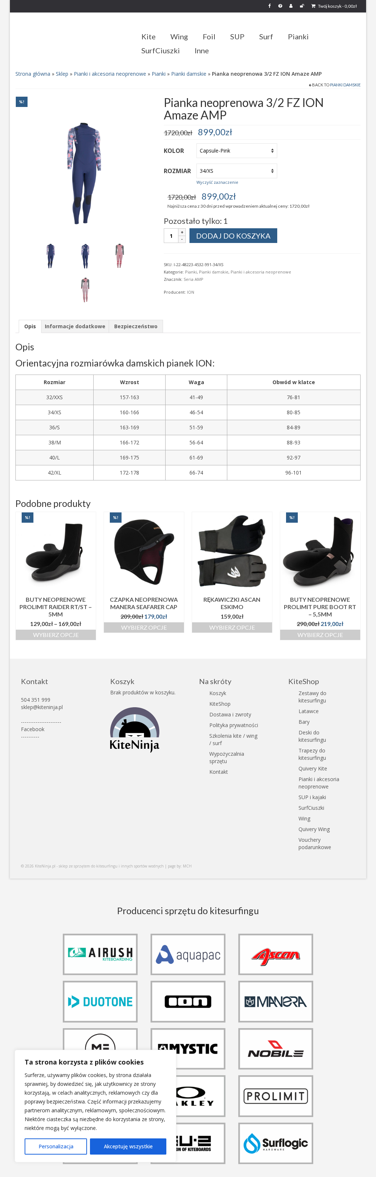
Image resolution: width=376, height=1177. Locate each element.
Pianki (159, 73)
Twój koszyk (337, 6)
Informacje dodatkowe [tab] (75, 326)
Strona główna (32, 73)
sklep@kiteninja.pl (42, 707)
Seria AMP (193, 279)
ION (190, 292)
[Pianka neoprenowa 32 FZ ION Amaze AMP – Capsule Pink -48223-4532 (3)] (119, 253)
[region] (95, 1106)
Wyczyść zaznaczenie (217, 182)
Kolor (174, 151)
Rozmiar (177, 171)
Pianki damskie (188, 73)
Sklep (62, 73)
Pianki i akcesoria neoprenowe (110, 73)
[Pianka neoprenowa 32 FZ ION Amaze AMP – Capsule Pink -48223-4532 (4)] (85, 287)
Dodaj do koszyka (233, 235)
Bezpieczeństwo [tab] (136, 326)
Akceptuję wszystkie (128, 1146)
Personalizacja (56, 1146)
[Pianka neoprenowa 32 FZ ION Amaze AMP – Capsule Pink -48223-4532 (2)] (85, 253)
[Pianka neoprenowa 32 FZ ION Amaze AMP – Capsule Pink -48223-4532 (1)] (84, 164)
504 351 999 (35, 699)
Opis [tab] (30, 326)
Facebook (32, 729)
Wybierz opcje (56, 634)
